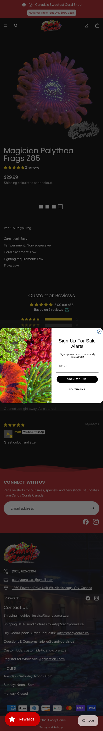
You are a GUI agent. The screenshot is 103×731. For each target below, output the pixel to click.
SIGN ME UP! (77, 379)
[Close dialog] (99, 332)
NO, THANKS (77, 389)
